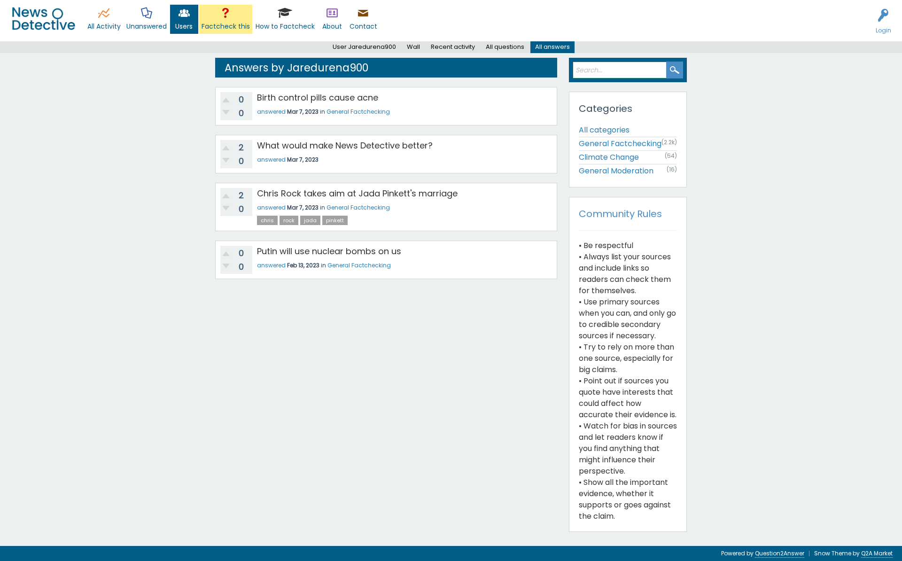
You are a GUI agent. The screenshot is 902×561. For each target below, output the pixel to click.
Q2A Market (877, 553)
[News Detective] (43, 18)
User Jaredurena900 (364, 46)
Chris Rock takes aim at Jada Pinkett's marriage (357, 193)
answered (271, 112)
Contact (363, 26)
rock (289, 220)
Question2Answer (779, 553)
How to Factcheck (285, 26)
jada (310, 220)
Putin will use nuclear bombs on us (329, 251)
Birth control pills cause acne (317, 97)
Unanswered (146, 26)
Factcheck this (226, 26)
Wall (413, 46)
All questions (505, 46)
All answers (552, 46)
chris (267, 220)
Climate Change (609, 157)
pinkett (335, 220)
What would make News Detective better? (345, 145)
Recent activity (453, 46)
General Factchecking (358, 112)
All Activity (104, 26)
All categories (604, 130)
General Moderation (616, 170)
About (332, 26)
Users (184, 26)
